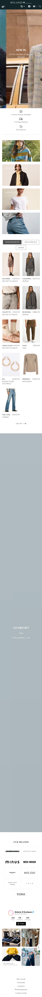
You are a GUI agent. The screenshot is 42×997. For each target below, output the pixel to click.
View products (19, 638)
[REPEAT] (12, 873)
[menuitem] (23, 6)
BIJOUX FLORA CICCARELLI (8, 383)
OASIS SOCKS (7, 346)
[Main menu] (3, 7)
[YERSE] (21, 894)
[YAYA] (30, 883)
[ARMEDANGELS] (12, 851)
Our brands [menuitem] (21, 982)
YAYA (24, 348)
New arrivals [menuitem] (21, 979)
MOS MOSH (27, 381)
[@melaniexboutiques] (11, 913)
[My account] (29, 6)
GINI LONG (6, 415)
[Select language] (23, 6)
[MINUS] (12, 862)
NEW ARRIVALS (31, 242)
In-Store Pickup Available (21, 115)
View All (19, 424)
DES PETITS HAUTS (10, 281)
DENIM (21, 248)
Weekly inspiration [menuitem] (21, 989)
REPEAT (25, 281)
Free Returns (21, 130)
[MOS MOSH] (30, 862)
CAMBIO (5, 417)
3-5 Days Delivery (21, 122)
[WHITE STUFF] (30, 873)
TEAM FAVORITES (12, 242)
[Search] (40, 6)
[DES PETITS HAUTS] (30, 851)
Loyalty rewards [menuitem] (21, 993)
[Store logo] (21, 3)
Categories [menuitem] (21, 986)
